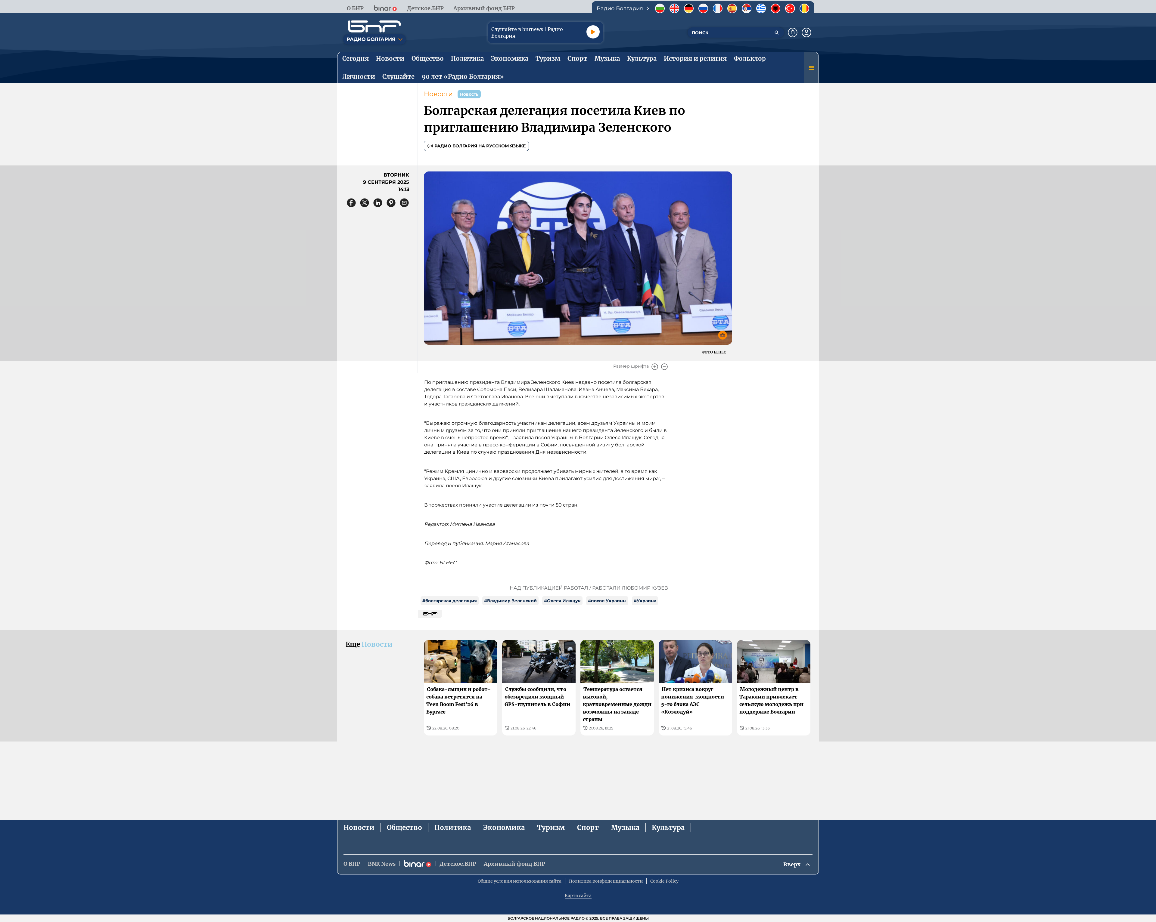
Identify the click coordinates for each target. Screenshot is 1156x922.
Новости (438, 94)
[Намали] (664, 366)
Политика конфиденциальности (606, 881)
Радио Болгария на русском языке (480, 146)
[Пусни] (593, 32)
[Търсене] (777, 32)
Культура (668, 827)
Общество (404, 827)
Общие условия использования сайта (519, 881)
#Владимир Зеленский (510, 600)
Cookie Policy (664, 881)
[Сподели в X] (364, 203)
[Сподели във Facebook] (351, 203)
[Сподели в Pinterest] (391, 203)
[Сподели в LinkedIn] (378, 203)
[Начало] (374, 26)
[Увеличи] (654, 366)
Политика (452, 827)
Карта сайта (578, 895)
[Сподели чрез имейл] (404, 203)
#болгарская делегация (449, 600)
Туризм (551, 827)
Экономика (504, 827)
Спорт (588, 827)
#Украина (645, 600)
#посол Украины (607, 600)
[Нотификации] (793, 32)
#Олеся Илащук (562, 600)
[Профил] (806, 32)
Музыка (625, 827)
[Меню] (811, 67)
